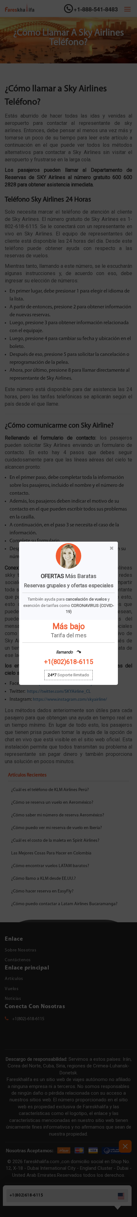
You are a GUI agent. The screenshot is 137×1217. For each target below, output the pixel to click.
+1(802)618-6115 (68, 661)
